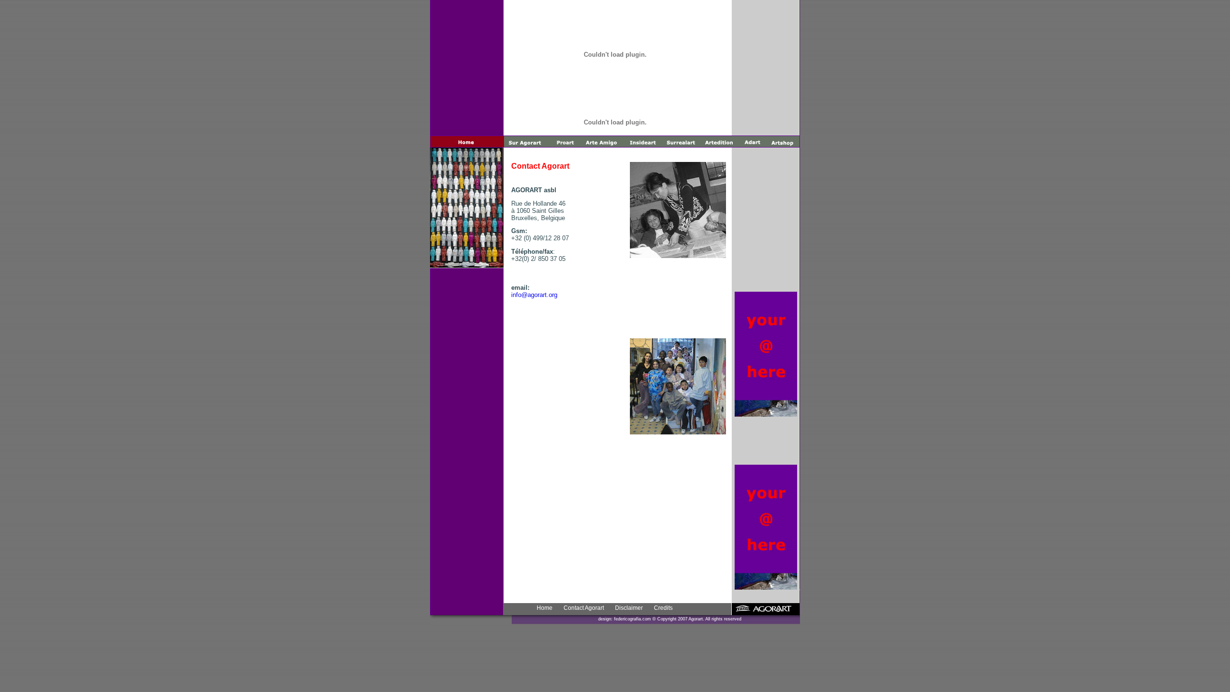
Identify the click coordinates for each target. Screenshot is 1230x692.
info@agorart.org (534, 294)
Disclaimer (629, 608)
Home (545, 608)
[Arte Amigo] (678, 432)
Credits (663, 608)
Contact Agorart (584, 608)
